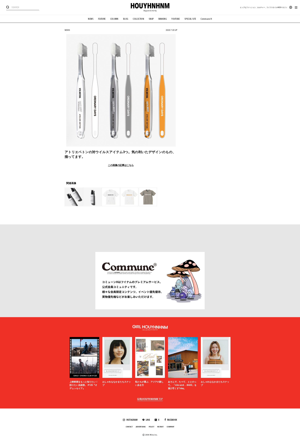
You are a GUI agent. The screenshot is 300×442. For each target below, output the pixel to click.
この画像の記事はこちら (121, 165)
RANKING (162, 18)
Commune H (206, 18)
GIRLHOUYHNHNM (150, 399)
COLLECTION (138, 18)
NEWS (90, 18)
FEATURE (102, 18)
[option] (84, 363)
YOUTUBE (175, 18)
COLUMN (114, 18)
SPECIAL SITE (190, 18)
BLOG (125, 18)
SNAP (151, 18)
